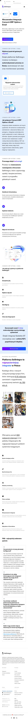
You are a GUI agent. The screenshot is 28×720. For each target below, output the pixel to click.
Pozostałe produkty (18, 676)
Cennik (16, 671)
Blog (15, 698)
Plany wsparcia (17, 674)
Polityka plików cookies (19, 707)
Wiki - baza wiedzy (18, 701)
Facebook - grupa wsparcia (7, 691)
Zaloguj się (4, 671)
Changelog (17, 681)
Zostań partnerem (18, 694)
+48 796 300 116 (5, 694)
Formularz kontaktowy (6, 673)
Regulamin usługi (18, 703)
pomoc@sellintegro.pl (6, 692)
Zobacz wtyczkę (8, 92)
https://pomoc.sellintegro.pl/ (10, 634)
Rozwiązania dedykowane (19, 680)
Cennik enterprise (18, 673)
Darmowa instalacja (18, 678)
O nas (16, 691)
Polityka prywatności (18, 705)
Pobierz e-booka (17, 683)
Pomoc (3, 674)
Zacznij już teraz (8, 39)
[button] (24, 6)
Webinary (16, 700)
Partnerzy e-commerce (18, 692)
